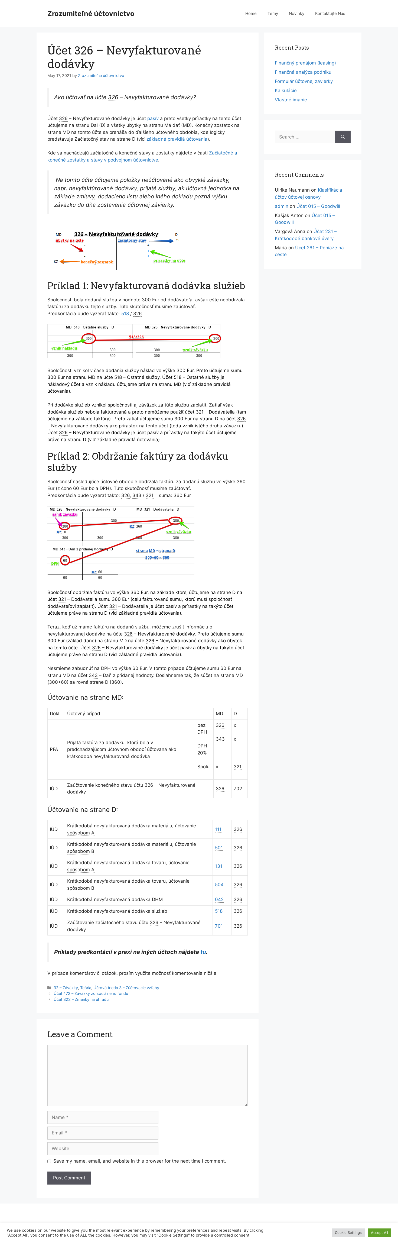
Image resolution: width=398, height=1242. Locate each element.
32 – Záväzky (66, 987)
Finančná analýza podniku (303, 72)
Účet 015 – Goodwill (318, 206)
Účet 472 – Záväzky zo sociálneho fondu (91, 993)
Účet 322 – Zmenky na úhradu (81, 999)
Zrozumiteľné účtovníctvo (90, 13)
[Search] (343, 137)
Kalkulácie (286, 90)
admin (281, 206)
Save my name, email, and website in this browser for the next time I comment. (139, 1161)
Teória (85, 987)
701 (219, 926)
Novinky (296, 13)
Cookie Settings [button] (348, 1232)
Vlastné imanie (291, 99)
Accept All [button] (379, 1232)
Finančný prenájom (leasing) (305, 63)
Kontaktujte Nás (330, 13)
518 (125, 313)
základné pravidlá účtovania (176, 139)
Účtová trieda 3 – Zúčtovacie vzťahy (126, 987)
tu (203, 952)
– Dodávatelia (215, 412)
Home (251, 13)
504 (219, 884)
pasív (153, 118)
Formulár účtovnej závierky (304, 81)
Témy (272, 13)
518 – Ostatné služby (136, 377)
